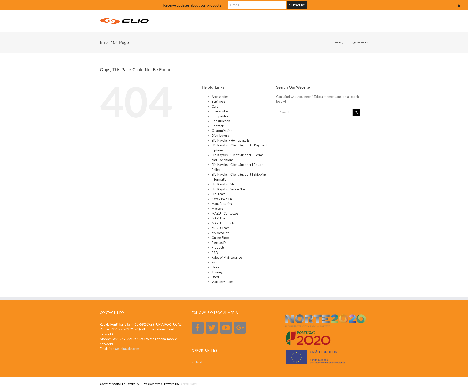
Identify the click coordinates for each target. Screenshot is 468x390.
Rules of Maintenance (227, 257)
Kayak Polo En (222, 199)
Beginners (218, 101)
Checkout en (220, 111)
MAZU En (218, 218)
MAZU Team (221, 228)
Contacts (218, 126)
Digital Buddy (188, 384)
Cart (215, 106)
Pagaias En (219, 243)
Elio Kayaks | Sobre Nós (228, 189)
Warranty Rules (222, 282)
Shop (215, 267)
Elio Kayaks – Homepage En (231, 140)
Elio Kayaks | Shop (225, 184)
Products (218, 247)
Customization (222, 131)
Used (215, 277)
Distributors (220, 135)
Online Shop (220, 238)
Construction (221, 121)
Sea (214, 262)
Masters (217, 208)
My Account (220, 233)
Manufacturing (222, 204)
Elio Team (218, 194)
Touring (217, 272)
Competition (221, 116)
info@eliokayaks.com (124, 349)
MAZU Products (223, 223)
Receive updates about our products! (193, 5)
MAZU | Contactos (225, 213)
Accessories (220, 97)
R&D (215, 252)
